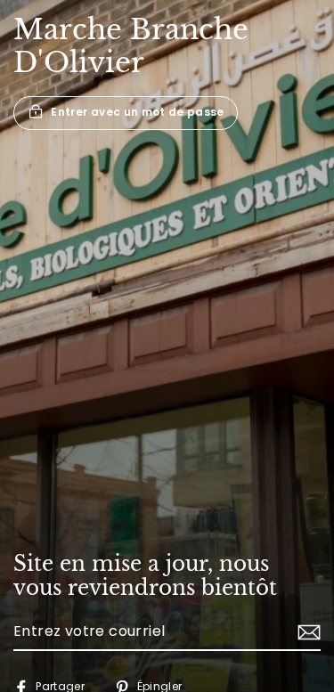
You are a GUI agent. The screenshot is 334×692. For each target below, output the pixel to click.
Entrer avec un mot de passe (137, 112)
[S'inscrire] (306, 632)
